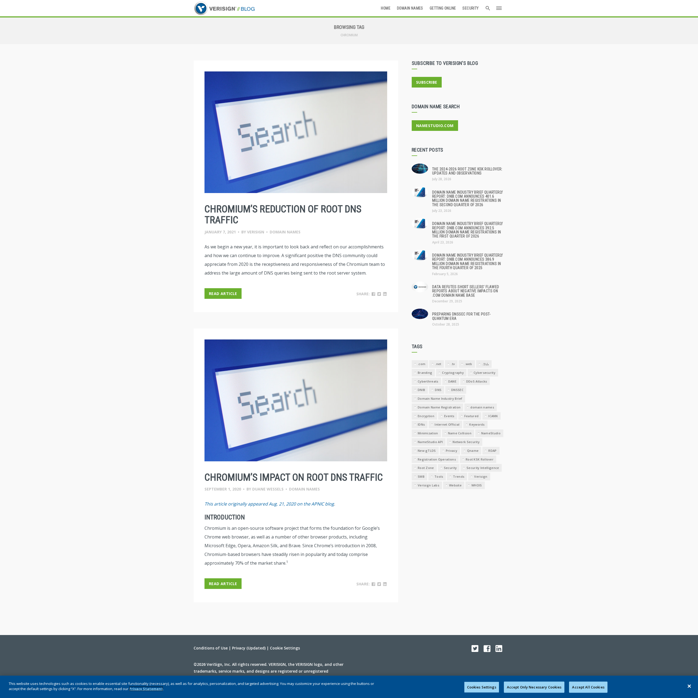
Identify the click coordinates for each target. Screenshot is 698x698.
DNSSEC (457, 390)
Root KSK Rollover (480, 459)
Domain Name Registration (439, 407)
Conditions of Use (211, 648)
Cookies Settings (481, 687)
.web (468, 364)
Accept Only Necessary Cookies (534, 687)
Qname (473, 451)
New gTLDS (427, 451)
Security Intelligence (483, 468)
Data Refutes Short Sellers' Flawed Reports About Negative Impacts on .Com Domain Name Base (465, 291)
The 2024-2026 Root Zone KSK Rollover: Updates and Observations (467, 171)
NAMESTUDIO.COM (435, 125)
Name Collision (459, 433)
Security (470, 8)
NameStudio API (430, 442)
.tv (453, 364)
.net (438, 364)
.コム (485, 364)
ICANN (493, 416)
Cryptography (453, 373)
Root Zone (426, 468)
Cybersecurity (484, 373)
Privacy (451, 451)
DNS (438, 390)
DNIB (421, 390)
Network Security (466, 442)
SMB (421, 476)
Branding (425, 373)
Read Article (223, 293)
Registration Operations (437, 459)
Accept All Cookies (588, 687)
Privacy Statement (146, 688)
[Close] (689, 686)
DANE (452, 381)
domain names (482, 407)
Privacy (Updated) (249, 648)
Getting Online (443, 8)
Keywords (477, 424)
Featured (471, 416)
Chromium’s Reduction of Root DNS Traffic (282, 214)
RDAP (492, 451)
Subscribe (426, 82)
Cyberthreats (428, 381)
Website (455, 485)
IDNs (421, 424)
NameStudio (491, 433)
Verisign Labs (428, 485)
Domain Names (410, 8)
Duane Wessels (268, 489)
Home (385, 8)
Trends (458, 476)
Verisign (255, 231)
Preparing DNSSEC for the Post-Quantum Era (461, 316)
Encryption (426, 416)
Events (449, 416)
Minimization (428, 433)
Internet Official (447, 424)
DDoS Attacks (476, 381)
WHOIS (476, 485)
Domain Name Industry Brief (440, 398)
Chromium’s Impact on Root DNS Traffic (293, 477)
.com (421, 364)
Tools (438, 476)
